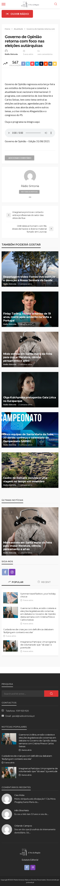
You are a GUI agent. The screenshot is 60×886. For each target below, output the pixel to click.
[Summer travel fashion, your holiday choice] (10, 597)
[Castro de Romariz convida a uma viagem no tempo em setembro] (30, 470)
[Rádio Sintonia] (30, 851)
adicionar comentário (19, 158)
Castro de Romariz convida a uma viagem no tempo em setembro (25, 479)
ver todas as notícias (29, 192)
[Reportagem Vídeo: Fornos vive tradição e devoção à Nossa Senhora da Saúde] (30, 269)
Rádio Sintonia (11, 54)
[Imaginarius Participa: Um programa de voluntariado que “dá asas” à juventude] (10, 646)
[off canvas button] (3, 4)
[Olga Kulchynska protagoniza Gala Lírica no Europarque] (30, 389)
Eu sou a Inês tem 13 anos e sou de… (31, 814)
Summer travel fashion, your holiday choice (38, 595)
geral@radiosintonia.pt (23, 715)
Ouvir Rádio (20, 13)
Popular (17, 582)
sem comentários (45, 54)
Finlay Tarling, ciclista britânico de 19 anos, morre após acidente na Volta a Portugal (27, 317)
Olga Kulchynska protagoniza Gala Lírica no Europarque (29, 399)
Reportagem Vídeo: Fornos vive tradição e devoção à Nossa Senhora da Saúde (29, 278)
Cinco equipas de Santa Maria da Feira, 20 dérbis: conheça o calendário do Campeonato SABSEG (28, 438)
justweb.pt (30, 882)
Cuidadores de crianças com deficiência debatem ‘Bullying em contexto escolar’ (28, 631)
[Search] (55, 4)
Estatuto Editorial (30, 859)
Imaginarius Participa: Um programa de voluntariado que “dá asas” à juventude (38, 644)
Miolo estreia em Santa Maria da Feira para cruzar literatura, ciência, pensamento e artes (27, 357)
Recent (46, 582)
